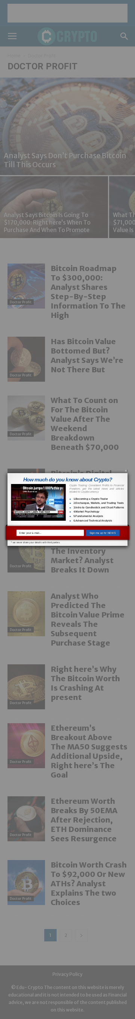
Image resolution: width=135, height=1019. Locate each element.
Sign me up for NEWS (103, 532)
